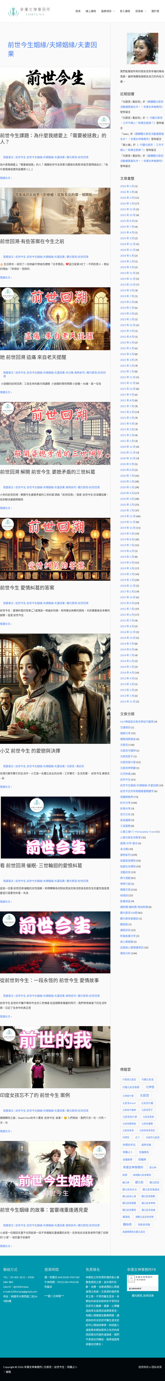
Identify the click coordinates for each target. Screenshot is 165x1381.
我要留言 (8, 157)
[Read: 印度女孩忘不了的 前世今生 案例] (55, 1056)
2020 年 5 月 (127, 487)
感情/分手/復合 (129, 843)
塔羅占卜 (128, 1152)
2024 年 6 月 (127, 255)
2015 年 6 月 (127, 614)
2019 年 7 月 (127, 545)
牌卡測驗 (125, 877)
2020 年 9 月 (127, 464)
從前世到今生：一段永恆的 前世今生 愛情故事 (49, 980)
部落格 (139, 11)
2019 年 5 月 (127, 556)
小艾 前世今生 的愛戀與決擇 (30, 751)
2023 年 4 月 (127, 313)
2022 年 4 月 (127, 354)
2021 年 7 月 (127, 406)
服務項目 (106, 11)
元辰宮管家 (148, 1116)
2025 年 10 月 (128, 215)
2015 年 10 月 (128, 597)
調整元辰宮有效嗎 (145, 1216)
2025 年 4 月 (127, 232)
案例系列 (79, 372)
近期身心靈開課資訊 (131, 947)
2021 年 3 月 (127, 429)
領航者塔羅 (144, 1224)
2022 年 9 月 (127, 330)
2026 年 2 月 (127, 197)
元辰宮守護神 (128, 750)
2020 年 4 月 (127, 492)
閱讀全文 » (6, 177)
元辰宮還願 (147, 1123)
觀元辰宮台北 (129, 1189)
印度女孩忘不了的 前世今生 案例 (35, 1095)
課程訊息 (125, 930)
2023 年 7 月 (127, 296)
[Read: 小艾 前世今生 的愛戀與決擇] (55, 688)
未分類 (69, 372)
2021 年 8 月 (127, 400)
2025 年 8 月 (127, 220)
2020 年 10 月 (128, 458)
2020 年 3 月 (127, 498)
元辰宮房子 (126, 756)
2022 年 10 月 (128, 325)
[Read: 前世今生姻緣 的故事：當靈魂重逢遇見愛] (55, 1171)
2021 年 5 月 (127, 417)
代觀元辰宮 (148, 1079)
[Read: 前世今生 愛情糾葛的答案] (55, 548)
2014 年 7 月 (127, 655)
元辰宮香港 (128, 1130)
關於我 (155, 11)
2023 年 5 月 (127, 307)
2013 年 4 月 (127, 678)
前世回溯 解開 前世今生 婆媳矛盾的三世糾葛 (47, 472)
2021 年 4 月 (127, 423)
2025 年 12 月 (128, 209)
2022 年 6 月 (127, 342)
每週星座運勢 (128, 860)
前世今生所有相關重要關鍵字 (137, 791)
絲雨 (124, 1174)
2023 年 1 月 (127, 319)
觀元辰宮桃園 (129, 1203)
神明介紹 (125, 883)
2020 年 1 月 (127, 510)
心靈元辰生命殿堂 (130, 837)
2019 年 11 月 (128, 521)
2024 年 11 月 (128, 249)
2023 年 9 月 (127, 290)
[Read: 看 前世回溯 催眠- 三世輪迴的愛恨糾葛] (55, 827)
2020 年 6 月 (127, 481)
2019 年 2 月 (127, 574)
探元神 (152, 1167)
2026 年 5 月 (127, 186)
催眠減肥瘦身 (128, 738)
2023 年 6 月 (127, 301)
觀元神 (125, 1182)
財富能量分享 (128, 935)
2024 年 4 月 (127, 267)
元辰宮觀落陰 (129, 1123)
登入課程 (125, 11)
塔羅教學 (127, 1159)
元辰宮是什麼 (128, 762)
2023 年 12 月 (128, 272)
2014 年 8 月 (127, 649)
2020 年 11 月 (128, 452)
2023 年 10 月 (128, 284)
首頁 (78, 11)
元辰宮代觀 (147, 1103)
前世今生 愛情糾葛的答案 (27, 588)
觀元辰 (139, 1182)
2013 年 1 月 (127, 695)
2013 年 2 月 (127, 689)
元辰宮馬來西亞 (147, 1130)
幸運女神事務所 (133, 1167)
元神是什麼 (128, 1095)
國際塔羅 (146, 1144)
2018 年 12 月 (128, 585)
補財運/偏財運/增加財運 (134, 906)
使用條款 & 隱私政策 (150, 1366)
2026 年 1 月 (127, 203)
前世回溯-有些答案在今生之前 (32, 241)
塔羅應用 (144, 1152)
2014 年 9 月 (127, 643)
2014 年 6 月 (127, 660)
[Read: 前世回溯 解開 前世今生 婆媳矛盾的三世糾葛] (55, 433)
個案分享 (125, 733)
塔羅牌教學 (126, 796)
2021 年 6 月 (127, 411)
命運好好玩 (129, 1144)
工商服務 (125, 825)
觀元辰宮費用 (129, 1210)
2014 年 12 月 (128, 631)
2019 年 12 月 (128, 516)
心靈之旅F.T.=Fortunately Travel (138, 831)
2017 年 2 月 (127, 591)
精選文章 (125, 889)
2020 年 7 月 (127, 475)
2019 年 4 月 (127, 562)
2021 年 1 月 (127, 440)
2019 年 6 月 (127, 550)
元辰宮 (124, 744)
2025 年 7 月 (127, 226)
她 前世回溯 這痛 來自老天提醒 (33, 357)
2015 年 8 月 (127, 603)
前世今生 (20, 157)
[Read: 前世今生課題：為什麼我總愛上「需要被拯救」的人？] (55, 97)
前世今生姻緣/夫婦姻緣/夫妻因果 (46, 157)
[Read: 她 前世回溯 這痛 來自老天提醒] (55, 318)
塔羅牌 (142, 1159)
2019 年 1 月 (127, 579)
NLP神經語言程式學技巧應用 (137, 721)
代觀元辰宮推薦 (130, 1087)
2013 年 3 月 (127, 684)
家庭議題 (125, 820)
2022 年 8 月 (127, 336)
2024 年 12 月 (128, 243)
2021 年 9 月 (127, 394)
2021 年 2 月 (127, 435)
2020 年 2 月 (127, 504)
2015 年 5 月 (127, 620)
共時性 (125, 1137)
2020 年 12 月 (128, 446)
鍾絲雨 (127, 1224)
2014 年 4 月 (127, 672)
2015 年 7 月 (127, 608)
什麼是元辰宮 (129, 1079)
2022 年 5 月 (127, 348)
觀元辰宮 (154, 1182)
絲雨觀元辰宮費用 (142, 1174)
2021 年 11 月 (128, 382)
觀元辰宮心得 (129, 1196)
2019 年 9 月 (127, 533)
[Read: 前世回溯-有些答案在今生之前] (55, 210)
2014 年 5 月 (127, 666)
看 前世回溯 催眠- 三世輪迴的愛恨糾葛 (41, 865)
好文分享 (125, 802)
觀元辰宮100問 (128, 912)
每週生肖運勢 (128, 866)
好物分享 (125, 808)
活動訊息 (125, 872)
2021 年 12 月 (128, 377)
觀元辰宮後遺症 (129, 918)
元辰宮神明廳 (128, 767)
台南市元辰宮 (153, 1137)
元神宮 (150, 1087)
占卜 (137, 1137)
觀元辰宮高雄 (148, 1210)
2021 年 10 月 (128, 388)
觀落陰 (124, 924)
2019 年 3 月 (127, 568)
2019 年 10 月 (128, 527)
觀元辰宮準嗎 (148, 1203)
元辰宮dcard (129, 1103)
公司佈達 (125, 773)
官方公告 (125, 814)
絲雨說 (124, 895)
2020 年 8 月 (127, 469)
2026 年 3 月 (127, 191)
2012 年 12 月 (128, 701)
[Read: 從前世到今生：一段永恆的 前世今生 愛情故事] (55, 941)
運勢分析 (125, 953)
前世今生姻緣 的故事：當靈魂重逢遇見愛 (44, 1210)
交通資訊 (125, 727)
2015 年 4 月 (127, 626)
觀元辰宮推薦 (148, 1196)
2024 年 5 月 (127, 261)
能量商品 (125, 901)
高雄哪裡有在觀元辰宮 (133, 1231)
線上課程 (91, 11)
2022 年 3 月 (127, 359)
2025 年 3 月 (127, 238)
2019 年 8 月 (127, 539)
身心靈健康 (126, 941)
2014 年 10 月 (128, 637)
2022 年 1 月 (127, 371)
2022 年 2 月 (127, 365)
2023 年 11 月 (128, 278)
